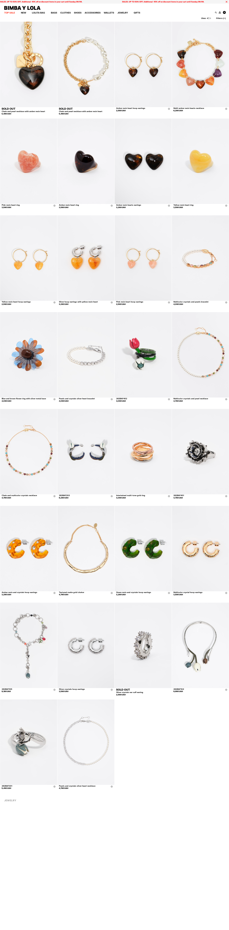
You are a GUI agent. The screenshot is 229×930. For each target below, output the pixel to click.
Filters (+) (221, 18)
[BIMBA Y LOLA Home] (22, 9)
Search (216, 13)
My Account (220, 12)
